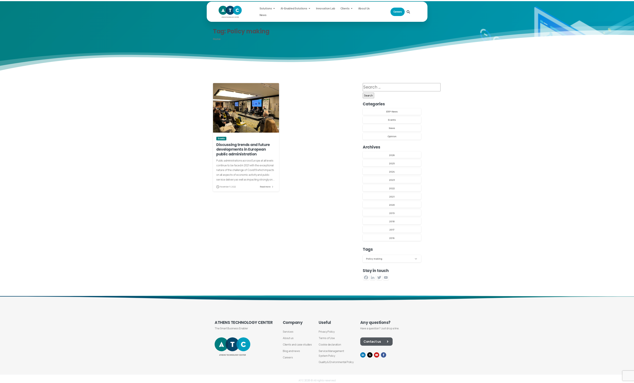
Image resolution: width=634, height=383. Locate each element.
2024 (392, 171)
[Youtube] (376, 355)
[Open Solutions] (274, 8)
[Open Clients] (351, 8)
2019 (391, 213)
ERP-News (392, 111)
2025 (392, 163)
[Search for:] (401, 87)
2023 (392, 180)
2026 (392, 155)
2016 (391, 238)
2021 (391, 196)
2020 (392, 204)
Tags (368, 249)
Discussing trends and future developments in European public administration (243, 149)
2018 (391, 221)
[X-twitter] (369, 355)
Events (392, 119)
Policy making (374, 258)
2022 (392, 188)
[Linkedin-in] (363, 355)
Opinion (391, 136)
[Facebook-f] (383, 355)
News (392, 128)
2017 (391, 229)
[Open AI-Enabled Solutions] (309, 8)
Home (216, 39)
